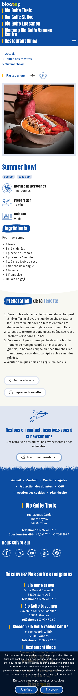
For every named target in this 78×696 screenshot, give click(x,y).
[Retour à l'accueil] (16, 4)
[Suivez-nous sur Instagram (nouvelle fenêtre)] (44, 553)
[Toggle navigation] (74, 41)
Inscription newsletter (42, 457)
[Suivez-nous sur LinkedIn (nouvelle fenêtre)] (19, 553)
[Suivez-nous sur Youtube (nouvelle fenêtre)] (31, 553)
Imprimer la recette (28, 392)
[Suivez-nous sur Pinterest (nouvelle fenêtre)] (56, 553)
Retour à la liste (23, 380)
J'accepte (52, 689)
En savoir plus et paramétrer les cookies (38, 680)
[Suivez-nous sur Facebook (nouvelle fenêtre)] (6, 553)
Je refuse (26, 689)
